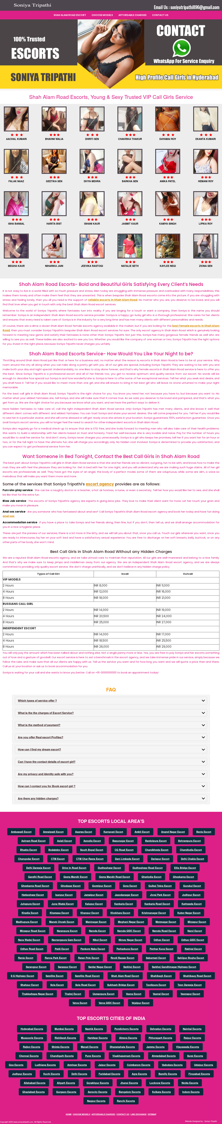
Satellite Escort (54, 976)
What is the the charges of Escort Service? (46, 713)
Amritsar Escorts (77, 1065)
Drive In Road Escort (74, 867)
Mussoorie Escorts (32, 1037)
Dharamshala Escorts (122, 1047)
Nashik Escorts (94, 1028)
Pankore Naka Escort (92, 948)
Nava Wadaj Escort (29, 939)
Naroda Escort (97, 930)
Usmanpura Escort (103, 994)
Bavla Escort (203, 831)
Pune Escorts (93, 1056)
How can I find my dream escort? (39, 749)
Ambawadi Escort (21, 831)
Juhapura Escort (30, 903)
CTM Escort (58, 858)
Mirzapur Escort (197, 921)
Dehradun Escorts (160, 1028)
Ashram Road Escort (33, 840)
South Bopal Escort (91, 849)
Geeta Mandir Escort (75, 876)
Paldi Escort (62, 948)
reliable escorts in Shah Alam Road (112, 300)
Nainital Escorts (192, 1028)
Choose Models (102, 15)
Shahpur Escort (29, 985)
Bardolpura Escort (156, 840)
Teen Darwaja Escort (190, 985)
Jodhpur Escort (191, 894)
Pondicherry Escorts (126, 1028)
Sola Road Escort (85, 985)
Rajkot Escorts (31, 1047)
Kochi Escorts (51, 1074)
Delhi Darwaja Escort (38, 867)
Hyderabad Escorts (32, 1028)
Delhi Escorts (79, 1074)
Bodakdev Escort (58, 849)
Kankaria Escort (123, 903)
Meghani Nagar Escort (131, 921)
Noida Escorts (190, 1083)
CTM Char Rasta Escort (90, 858)
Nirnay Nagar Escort (130, 939)
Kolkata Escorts (161, 1092)
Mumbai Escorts (64, 1028)
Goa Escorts (16, 1065)
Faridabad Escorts (109, 1074)
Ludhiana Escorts (45, 1065)
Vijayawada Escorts (187, 1047)
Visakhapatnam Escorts (126, 1056)
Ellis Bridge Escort (185, 867)
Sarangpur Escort (36, 966)
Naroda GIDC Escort (129, 930)
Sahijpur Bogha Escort (190, 957)
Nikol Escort (100, 939)
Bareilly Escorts (168, 1074)
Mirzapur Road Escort (32, 930)
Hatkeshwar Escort (33, 894)
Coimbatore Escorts (138, 1065)
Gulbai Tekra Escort (160, 885)
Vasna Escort (133, 994)
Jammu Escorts (155, 1047)
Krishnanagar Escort (154, 912)
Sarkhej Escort (131, 966)
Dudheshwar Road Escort (148, 867)
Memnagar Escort (166, 921)
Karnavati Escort (113, 831)
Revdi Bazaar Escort (122, 957)
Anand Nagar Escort (173, 831)
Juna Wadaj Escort (63, 903)
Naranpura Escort (67, 930)
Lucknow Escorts (160, 1083)
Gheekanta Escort (183, 876)
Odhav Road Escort (31, 948)
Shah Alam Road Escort (70, 15)
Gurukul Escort (192, 885)
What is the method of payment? (39, 725)
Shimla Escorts (60, 1047)
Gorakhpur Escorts (98, 1083)
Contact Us (160, 15)
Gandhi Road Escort (40, 876)
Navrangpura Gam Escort (66, 939)
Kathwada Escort (192, 903)
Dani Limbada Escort (127, 858)
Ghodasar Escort (71, 885)
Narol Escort (194, 930)
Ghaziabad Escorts (33, 1092)
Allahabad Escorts (34, 1083)
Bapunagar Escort (123, 840)
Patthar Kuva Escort (161, 948)
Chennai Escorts (29, 1056)
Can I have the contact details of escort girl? (46, 762)
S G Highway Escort (22, 976)
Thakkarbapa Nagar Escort (37, 994)
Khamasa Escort (59, 912)
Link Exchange (138, 1114)
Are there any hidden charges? (38, 798)
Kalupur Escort (94, 903)
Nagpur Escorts (96, 1101)
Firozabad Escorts (199, 1074)
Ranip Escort (25, 957)
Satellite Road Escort (87, 976)
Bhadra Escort (28, 849)
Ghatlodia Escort (151, 876)
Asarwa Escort (83, 831)
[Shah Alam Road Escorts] (34, 5)
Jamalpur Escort (93, 894)
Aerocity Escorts (97, 1092)
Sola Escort (57, 985)
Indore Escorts (191, 1092)
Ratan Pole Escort (88, 957)
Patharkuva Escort (127, 948)
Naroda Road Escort (164, 930)
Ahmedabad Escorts (164, 1056)
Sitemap (152, 1114)
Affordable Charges (132, 15)
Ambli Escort (142, 831)
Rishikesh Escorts (65, 1037)
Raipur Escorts (192, 1037)
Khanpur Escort (89, 912)
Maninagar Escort (96, 921)
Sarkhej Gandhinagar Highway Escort (174, 966)
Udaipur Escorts (203, 1065)
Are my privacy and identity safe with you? (46, 774)
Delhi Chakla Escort (192, 858)
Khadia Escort (30, 912)
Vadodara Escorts (172, 1065)
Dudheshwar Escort (109, 867)
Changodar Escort (29, 858)
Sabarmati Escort (156, 957)
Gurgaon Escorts (66, 1092)
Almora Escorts (128, 1037)
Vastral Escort (161, 994)
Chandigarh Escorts (62, 1056)
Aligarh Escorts (66, 1083)
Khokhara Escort (120, 912)
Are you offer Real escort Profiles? (40, 737)
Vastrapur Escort (190, 994)
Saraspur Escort (67, 966)
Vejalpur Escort (141, 1003)
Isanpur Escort (64, 894)
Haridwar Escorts (98, 1037)
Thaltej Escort (73, 994)
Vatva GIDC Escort (109, 1003)
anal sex (8, 516)
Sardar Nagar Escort (100, 966)
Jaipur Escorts (107, 1065)
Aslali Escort (64, 840)
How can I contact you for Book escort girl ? (46, 786)
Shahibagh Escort (161, 976)
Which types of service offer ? (37, 701)
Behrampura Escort (189, 840)
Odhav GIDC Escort (192, 939)
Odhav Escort (162, 939)
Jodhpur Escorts (22, 1074)
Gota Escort (130, 885)
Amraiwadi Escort (53, 831)
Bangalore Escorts (130, 1092)
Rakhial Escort (193, 948)
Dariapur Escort (160, 858)
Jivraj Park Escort (160, 894)
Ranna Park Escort (56, 957)
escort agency (100, 484)
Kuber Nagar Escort (188, 912)
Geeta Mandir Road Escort (114, 876)
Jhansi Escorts (129, 1083)
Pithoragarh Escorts (160, 1037)
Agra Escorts (139, 1074)
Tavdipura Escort (156, 985)
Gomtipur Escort (102, 885)
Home (68, 1114)
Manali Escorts (89, 1047)
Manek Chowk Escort (61, 921)
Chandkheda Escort (156, 849)
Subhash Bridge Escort (121, 985)
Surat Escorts (195, 1056)
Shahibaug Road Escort (197, 976)
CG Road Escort (124, 849)
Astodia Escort (92, 840)
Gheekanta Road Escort (35, 885)
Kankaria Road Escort (157, 903)
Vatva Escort (79, 1003)
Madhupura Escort (27, 921)
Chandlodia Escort (191, 849)
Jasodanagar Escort (127, 894)
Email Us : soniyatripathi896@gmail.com (186, 7)
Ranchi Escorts (126, 1101)
